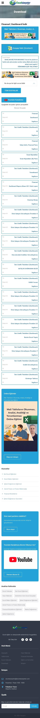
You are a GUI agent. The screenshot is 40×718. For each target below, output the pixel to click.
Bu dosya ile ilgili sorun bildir (14, 83)
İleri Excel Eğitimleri (10, 474)
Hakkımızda (5, 656)
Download (4, 663)
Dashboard (34, 117)
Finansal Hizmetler (27, 656)
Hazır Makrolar (7, 596)
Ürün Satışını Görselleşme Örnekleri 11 (24, 310)
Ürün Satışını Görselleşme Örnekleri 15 (24, 296)
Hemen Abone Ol (13, 575)
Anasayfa (4, 653)
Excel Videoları (7, 591)
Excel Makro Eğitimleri (11, 479)
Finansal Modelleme (10, 494)
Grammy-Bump (32, 200)
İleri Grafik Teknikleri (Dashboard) (26, 127)
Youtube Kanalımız (15, 100)
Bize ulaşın (11, 529)
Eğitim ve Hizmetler (27, 660)
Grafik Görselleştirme (30, 365)
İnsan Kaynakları (32, 155)
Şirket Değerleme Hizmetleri (13, 499)
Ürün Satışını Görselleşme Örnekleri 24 (24, 241)
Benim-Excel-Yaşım (31, 337)
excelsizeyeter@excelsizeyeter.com (18, 679)
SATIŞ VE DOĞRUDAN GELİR (28, 269)
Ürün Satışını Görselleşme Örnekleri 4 (25, 214)
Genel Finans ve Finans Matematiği (15, 489)
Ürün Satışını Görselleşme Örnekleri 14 (24, 227)
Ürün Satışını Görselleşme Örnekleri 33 (24, 323)
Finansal (35, 113)
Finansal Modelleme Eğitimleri (12, 609)
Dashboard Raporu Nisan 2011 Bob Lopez (23, 186)
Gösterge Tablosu (31, 378)
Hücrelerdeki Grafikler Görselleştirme (25, 255)
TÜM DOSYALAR (11, 90)
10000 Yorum (33, 282)
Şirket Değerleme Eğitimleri (13, 484)
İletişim (23, 663)
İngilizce (35, 121)
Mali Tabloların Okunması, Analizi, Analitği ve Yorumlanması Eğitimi (21, 29)
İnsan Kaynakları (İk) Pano (29, 159)
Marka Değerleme (31, 609)
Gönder (34, 706)
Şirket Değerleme (8, 614)
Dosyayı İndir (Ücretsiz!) (22, 48)
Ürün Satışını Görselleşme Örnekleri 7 (25, 351)
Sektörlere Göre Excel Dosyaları (25, 596)
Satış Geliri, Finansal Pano (29, 145)
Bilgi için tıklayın (12, 457)
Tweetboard (33, 172)
